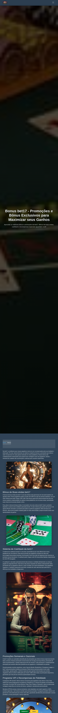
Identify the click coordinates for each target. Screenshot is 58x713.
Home (4, 442)
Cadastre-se (24, 711)
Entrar (34, 711)
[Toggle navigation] (53, 2)
